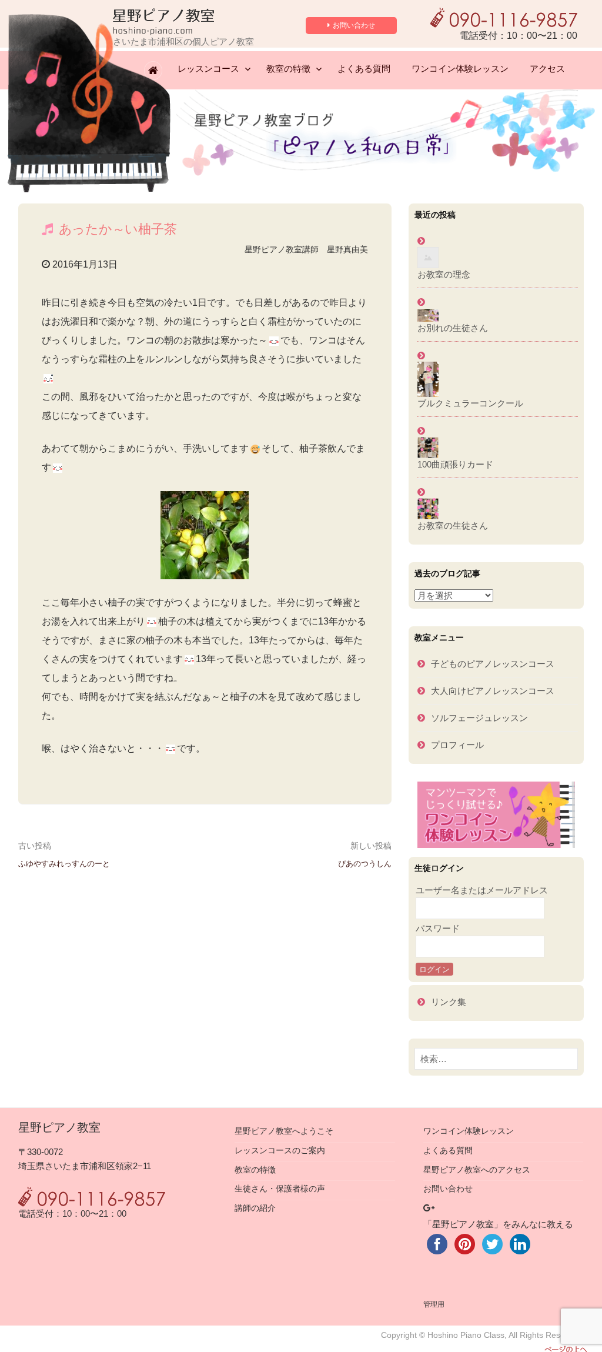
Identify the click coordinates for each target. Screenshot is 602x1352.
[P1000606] (205, 535)
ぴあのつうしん (365, 863)
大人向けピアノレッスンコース (492, 691)
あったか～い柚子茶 (118, 229)
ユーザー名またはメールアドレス (482, 890)
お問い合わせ (354, 25)
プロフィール (457, 745)
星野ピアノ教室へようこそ (284, 1131)
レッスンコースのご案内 (280, 1150)
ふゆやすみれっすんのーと (64, 863)
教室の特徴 (288, 69)
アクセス (547, 69)
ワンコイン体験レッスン (460, 69)
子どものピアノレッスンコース (492, 664)
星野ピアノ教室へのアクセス (476, 1170)
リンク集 (448, 1002)
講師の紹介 (255, 1208)
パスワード (438, 928)
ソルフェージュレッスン (479, 718)
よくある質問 (363, 69)
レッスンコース (208, 69)
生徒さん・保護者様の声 (280, 1188)
